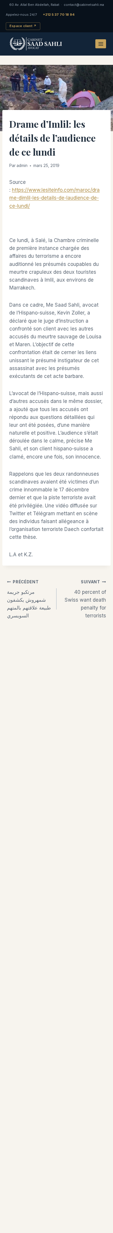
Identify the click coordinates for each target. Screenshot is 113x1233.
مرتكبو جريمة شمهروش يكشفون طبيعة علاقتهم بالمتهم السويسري (29, 599)
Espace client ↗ (23, 26)
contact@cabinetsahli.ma (84, 5)
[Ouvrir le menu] (100, 43)
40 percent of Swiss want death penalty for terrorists (85, 599)
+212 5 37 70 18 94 (58, 15)
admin (22, 165)
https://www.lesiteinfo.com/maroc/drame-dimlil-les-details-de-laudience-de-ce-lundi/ (54, 198)
